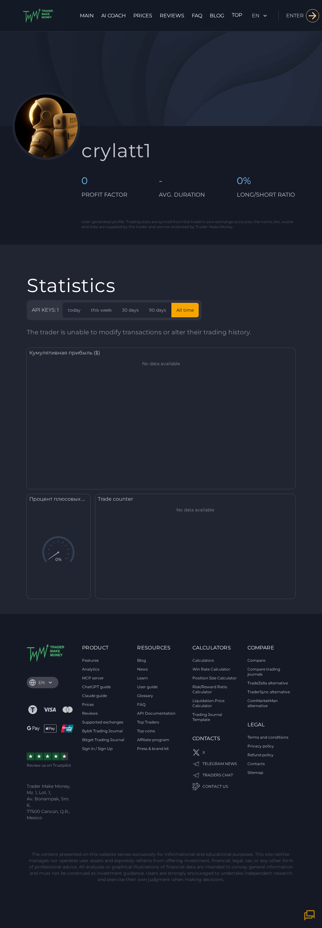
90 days (157, 310)
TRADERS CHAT (218, 775)
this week (101, 310)
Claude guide (94, 695)
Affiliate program (153, 739)
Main (87, 16)
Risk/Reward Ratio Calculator (209, 689)
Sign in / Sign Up (97, 748)
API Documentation (156, 713)
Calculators (203, 660)
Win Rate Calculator (211, 669)
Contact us (215, 786)
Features (90, 660)
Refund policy (260, 754)
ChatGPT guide (96, 686)
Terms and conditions (267, 737)
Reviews (172, 16)
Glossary (145, 695)
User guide (147, 686)
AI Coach (113, 16)
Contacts (256, 763)
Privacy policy (260, 746)
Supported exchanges (102, 722)
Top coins (146, 731)
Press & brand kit (153, 748)
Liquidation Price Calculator (208, 703)
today (74, 310)
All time (185, 310)
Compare (256, 660)
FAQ (197, 16)
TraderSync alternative (268, 691)
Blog (217, 16)
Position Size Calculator (214, 678)
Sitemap (255, 772)
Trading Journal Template (207, 717)
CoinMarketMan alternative (262, 703)
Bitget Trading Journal (103, 739)
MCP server (93, 678)
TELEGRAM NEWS (220, 763)
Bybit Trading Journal (102, 731)
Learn (142, 678)
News (142, 669)
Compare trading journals (263, 672)
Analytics (90, 669)
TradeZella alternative (267, 683)
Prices (142, 16)
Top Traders (148, 722)
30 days (130, 310)
